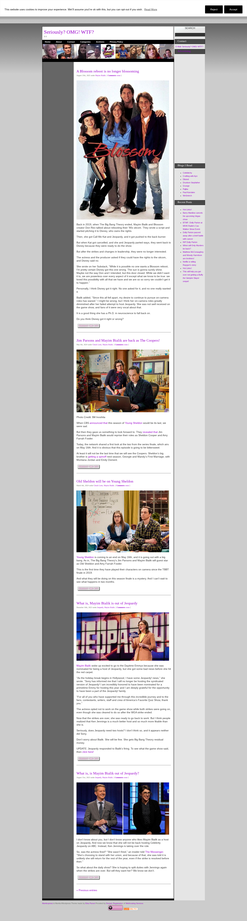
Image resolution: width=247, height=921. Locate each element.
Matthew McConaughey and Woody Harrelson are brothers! (193, 255)
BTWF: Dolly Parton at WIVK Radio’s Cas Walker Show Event (192, 226)
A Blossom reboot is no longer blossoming (107, 71)
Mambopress (47, 903)
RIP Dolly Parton (190, 242)
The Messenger (154, 851)
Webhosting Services (134, 903)
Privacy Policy (116, 42)
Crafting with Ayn (190, 176)
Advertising (184, 51)
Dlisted (186, 179)
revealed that (150, 432)
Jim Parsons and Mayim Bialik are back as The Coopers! (118, 340)
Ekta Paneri (90, 903)
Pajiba (185, 189)
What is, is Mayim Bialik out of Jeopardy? (107, 773)
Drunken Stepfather (191, 182)
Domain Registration (114, 903)
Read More (150, 9)
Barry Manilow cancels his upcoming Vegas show (193, 216)
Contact (71, 42)
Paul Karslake (189, 192)
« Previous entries (86, 890)
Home (47, 42)
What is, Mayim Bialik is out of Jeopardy (106, 603)
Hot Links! (187, 209)
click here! (88, 751)
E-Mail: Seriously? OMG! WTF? (189, 46)
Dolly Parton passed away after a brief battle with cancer (193, 235)
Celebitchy (187, 173)
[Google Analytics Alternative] (131, 909)
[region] (123, 8)
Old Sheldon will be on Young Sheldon (104, 481)
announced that (99, 422)
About (59, 42)
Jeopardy (100, 607)
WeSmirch (187, 196)
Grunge (186, 186)
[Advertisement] (56, 116)
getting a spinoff (97, 456)
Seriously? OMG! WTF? (69, 32)
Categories (85, 42)
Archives (100, 42)
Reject (214, 9)
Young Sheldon (133, 422)
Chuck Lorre (96, 345)
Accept (233, 9)
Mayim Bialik (100, 75)
